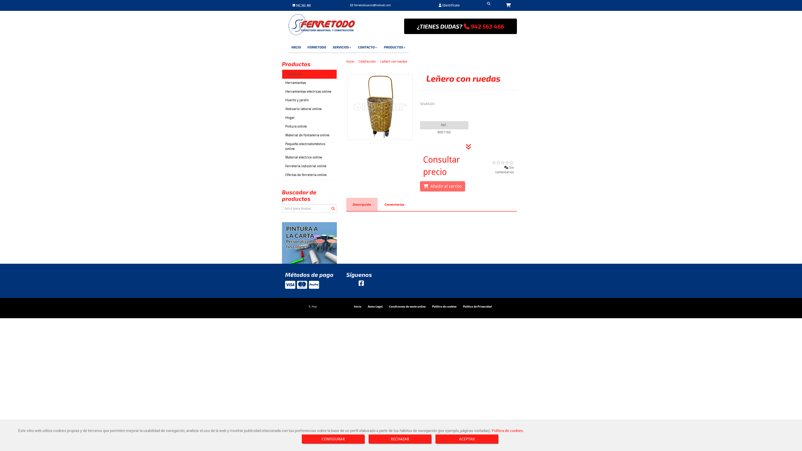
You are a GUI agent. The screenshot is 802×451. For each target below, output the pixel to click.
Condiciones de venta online (407, 306)
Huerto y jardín (297, 100)
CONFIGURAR (333, 439)
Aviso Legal (375, 306)
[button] (449, 5)
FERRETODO (316, 47)
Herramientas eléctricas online (308, 92)
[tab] (362, 204)
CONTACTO (366, 47)
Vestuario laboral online (303, 109)
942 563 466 (303, 5)
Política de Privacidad (477, 306)
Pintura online (296, 126)
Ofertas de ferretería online (306, 175)
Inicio (357, 306)
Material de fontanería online (307, 135)
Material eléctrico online (303, 157)
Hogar (290, 118)
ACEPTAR (467, 439)
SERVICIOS (341, 47)
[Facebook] (361, 284)
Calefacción (293, 74)
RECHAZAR (400, 439)
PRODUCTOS (394, 47)
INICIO (296, 47)
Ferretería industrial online (305, 166)
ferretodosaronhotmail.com (372, 5)
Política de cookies (507, 430)
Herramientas (295, 83)
